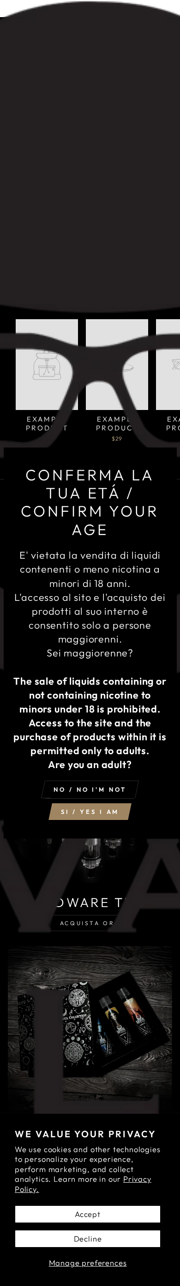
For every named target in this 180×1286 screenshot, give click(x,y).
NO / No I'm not (90, 789)
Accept (88, 1214)
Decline (88, 1238)
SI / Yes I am (90, 811)
